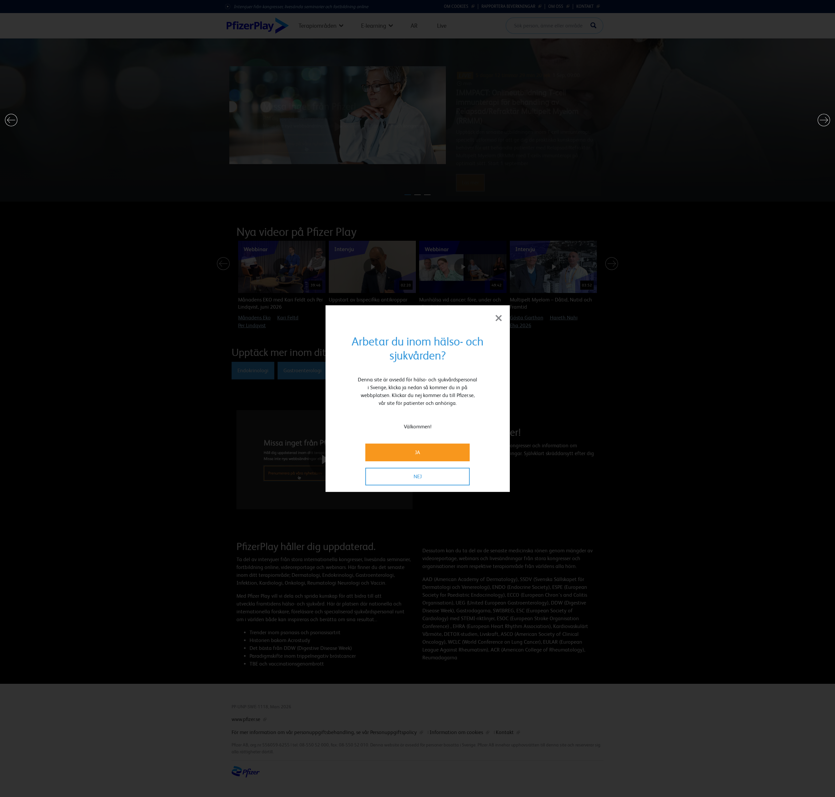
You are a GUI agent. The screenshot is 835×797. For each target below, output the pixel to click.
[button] (11, 120)
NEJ (418, 476)
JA (417, 452)
